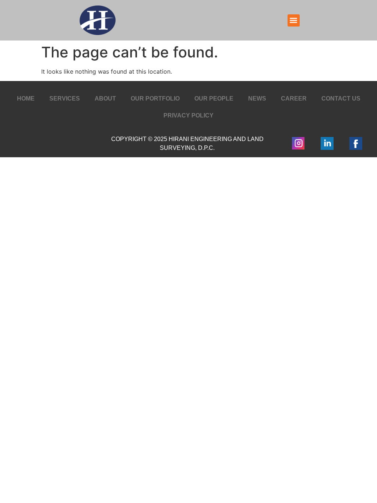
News (257, 98)
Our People (213, 98)
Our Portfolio (155, 98)
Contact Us (340, 98)
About (105, 98)
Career (294, 98)
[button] (294, 20)
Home (26, 98)
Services (64, 98)
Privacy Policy (188, 115)
